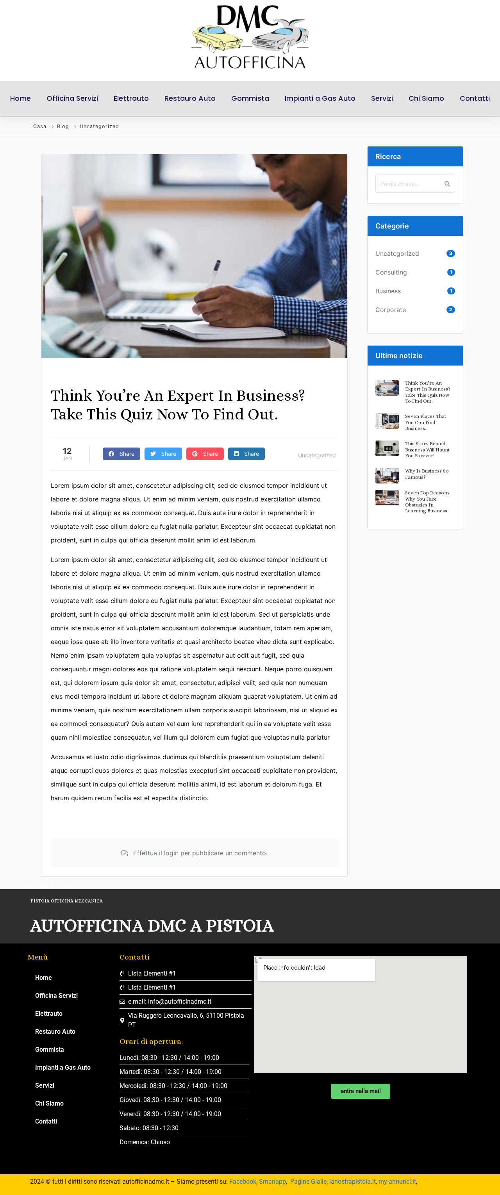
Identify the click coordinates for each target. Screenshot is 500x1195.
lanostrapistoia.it (352, 1181)
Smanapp (272, 1181)
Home (20, 98)
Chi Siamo (426, 98)
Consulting (391, 272)
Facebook (242, 1181)
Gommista (250, 98)
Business (388, 291)
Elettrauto (131, 98)
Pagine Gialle (308, 1181)
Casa (39, 126)
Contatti (475, 98)
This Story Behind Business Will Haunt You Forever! (427, 449)
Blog (63, 126)
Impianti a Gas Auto (320, 98)
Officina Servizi (72, 98)
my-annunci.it (397, 1181)
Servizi (382, 98)
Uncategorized (99, 126)
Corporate (390, 310)
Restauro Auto (190, 98)
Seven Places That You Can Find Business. (425, 422)
